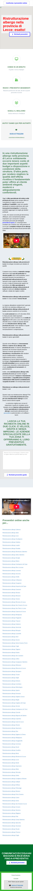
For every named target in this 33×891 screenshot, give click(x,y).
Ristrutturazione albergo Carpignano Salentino (15, 662)
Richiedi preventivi (21, 34)
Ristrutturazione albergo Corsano (11, 807)
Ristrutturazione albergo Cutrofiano (12, 684)
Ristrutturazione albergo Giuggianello (12, 740)
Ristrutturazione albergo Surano (11, 639)
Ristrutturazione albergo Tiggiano (11, 649)
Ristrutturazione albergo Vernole (11, 706)
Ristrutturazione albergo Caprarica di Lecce (14, 611)
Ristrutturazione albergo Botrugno (12, 630)
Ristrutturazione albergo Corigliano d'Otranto (14, 778)
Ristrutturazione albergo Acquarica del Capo (14, 586)
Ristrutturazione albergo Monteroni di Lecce (14, 756)
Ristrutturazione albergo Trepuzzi (11, 621)
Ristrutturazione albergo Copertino (12, 718)
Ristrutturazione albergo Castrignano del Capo (15, 564)
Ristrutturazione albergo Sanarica (11, 810)
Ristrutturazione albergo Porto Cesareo (13, 794)
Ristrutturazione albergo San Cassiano (13, 655)
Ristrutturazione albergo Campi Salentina (14, 819)
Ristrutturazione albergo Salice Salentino (13, 554)
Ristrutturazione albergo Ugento (11, 690)
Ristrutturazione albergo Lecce (11, 759)
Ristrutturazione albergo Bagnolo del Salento (14, 715)
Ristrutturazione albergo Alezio (11, 753)
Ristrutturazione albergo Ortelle (11, 576)
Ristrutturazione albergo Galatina (11, 542)
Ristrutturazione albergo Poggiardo (12, 617)
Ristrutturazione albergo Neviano (11, 592)
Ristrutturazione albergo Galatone (12, 624)
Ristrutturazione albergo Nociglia (11, 558)
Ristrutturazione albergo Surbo (11, 800)
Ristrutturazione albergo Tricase (11, 674)
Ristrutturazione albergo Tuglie (11, 646)
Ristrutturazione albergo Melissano (12, 665)
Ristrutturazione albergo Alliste (11, 769)
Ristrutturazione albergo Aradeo (11, 652)
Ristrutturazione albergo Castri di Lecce (13, 721)
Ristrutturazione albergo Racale (11, 829)
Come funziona (16, 875)
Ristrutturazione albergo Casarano (12, 589)
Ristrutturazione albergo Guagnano (12, 583)
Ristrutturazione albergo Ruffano (11, 785)
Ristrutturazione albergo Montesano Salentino (15, 551)
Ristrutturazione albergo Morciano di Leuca (14, 602)
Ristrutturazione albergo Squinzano (12, 728)
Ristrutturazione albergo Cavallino (12, 750)
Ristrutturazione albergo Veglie (11, 677)
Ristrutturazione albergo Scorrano (12, 573)
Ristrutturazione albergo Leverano (12, 570)
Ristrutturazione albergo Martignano (12, 614)
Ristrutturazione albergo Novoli (11, 747)
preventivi (7, 413)
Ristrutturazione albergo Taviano (11, 599)
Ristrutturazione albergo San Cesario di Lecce (15, 605)
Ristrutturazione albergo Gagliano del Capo (14, 703)
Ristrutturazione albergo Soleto (11, 775)
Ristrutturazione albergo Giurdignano (12, 539)
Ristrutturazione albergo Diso (10, 731)
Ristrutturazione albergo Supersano (12, 766)
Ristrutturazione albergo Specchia (12, 822)
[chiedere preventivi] (16, 258)
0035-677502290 (16, 134)
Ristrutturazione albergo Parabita (11, 548)
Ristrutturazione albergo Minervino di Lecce (14, 668)
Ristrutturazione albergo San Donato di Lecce (15, 803)
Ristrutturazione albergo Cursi (11, 535)
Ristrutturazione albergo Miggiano (12, 813)
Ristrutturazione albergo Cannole (11, 712)
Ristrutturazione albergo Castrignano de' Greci (15, 709)
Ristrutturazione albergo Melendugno (12, 687)
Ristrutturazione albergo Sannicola (12, 627)
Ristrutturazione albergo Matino (11, 561)
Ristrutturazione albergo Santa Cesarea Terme (15, 643)
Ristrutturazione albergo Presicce (11, 832)
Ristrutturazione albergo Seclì (10, 636)
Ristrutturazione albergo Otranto (11, 725)
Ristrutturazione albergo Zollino (11, 658)
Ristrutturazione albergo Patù (10, 816)
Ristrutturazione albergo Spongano (12, 671)
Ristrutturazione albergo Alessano (12, 595)
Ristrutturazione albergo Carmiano (12, 744)
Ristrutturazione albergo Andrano (11, 680)
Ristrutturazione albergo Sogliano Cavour (14, 696)
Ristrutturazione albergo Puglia (11, 835)
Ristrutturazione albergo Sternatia (12, 772)
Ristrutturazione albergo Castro (11, 797)
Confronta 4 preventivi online (16, 3)
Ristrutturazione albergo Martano (11, 791)
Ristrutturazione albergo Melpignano (12, 737)
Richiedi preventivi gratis (18, 475)
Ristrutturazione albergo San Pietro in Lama (14, 608)
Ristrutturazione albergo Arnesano (12, 693)
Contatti (16, 878)
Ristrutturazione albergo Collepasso (12, 580)
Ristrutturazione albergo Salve (11, 532)
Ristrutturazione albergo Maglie (11, 699)
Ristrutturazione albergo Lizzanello (12, 633)
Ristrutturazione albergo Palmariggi (12, 788)
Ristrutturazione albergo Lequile (11, 545)
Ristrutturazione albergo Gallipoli (11, 781)
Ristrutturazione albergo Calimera (12, 529)
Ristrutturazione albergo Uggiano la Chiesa (14, 734)
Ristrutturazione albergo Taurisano (12, 825)
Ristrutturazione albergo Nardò (11, 762)
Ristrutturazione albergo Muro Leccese (13, 567)
